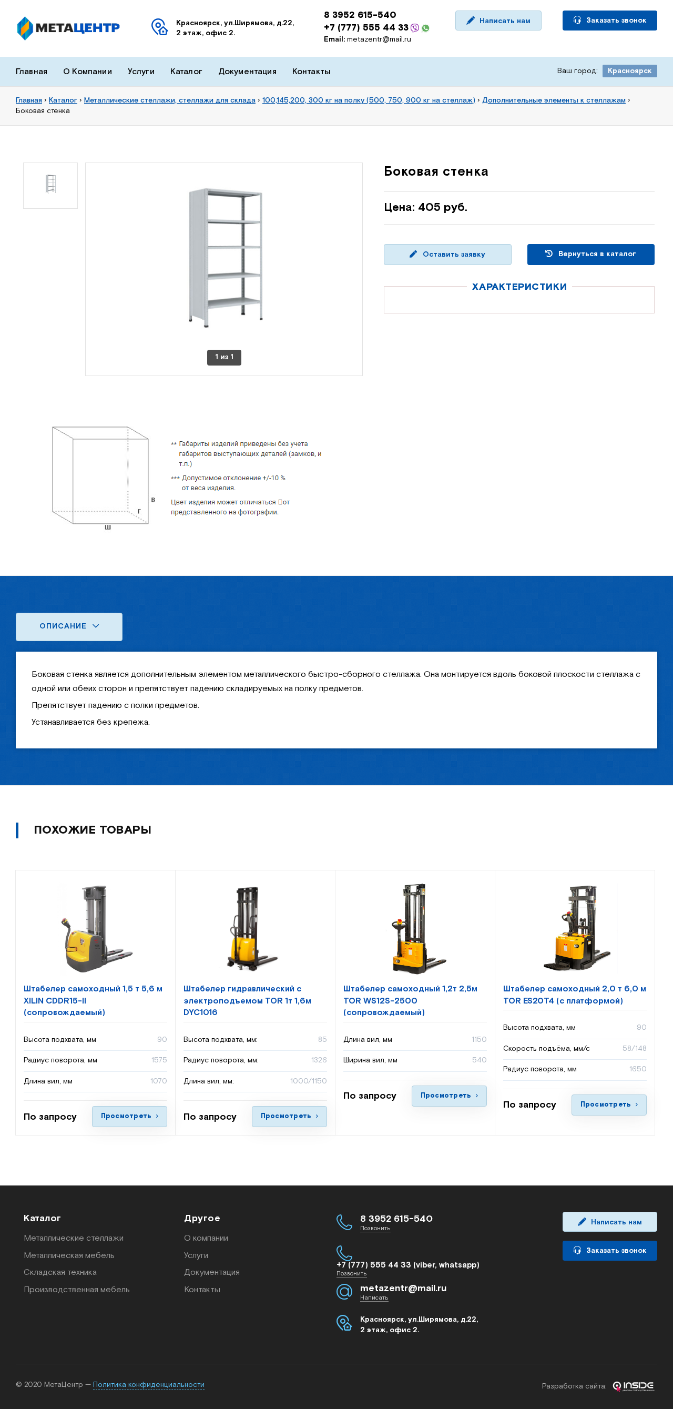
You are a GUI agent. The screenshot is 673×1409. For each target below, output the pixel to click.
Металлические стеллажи (74, 1238)
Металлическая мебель (69, 1255)
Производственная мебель (77, 1289)
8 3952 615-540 (360, 15)
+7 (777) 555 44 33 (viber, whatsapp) (408, 1265)
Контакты (311, 71)
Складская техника (60, 1272)
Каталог (186, 71)
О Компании (87, 71)
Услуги (141, 71)
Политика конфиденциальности (149, 1385)
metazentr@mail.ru (367, 39)
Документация (247, 71)
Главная (31, 71)
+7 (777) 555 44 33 (366, 28)
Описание (64, 626)
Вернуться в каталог (596, 254)
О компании (206, 1238)
